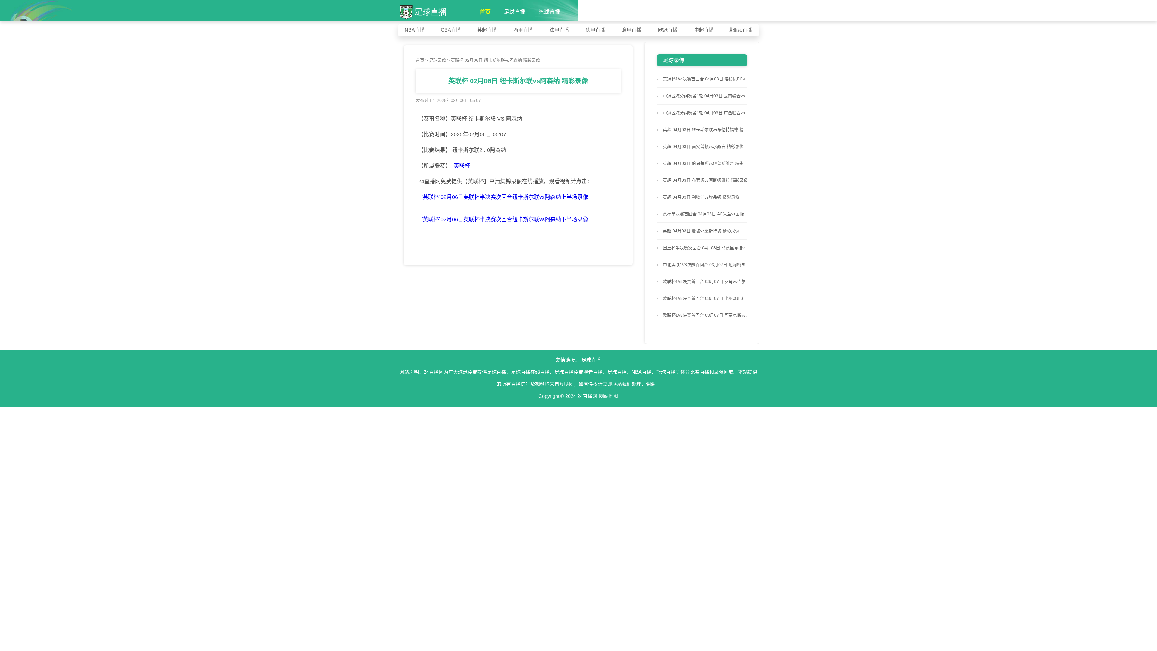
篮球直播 (549, 12)
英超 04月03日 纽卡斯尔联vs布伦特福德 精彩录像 (707, 129)
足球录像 (437, 60)
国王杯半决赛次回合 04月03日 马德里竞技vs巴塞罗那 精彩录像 (707, 247)
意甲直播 (631, 30)
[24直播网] (423, 10)
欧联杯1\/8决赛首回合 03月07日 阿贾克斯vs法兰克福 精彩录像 (707, 315)
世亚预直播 (740, 30)
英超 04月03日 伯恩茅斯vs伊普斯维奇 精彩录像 (707, 163)
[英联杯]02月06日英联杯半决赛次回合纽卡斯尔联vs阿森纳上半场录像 (504, 197)
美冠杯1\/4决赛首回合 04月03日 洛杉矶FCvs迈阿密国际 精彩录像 (707, 79)
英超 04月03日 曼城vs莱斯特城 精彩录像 (701, 230)
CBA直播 (451, 30)
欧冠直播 (667, 30)
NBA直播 (415, 30)
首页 (485, 12)
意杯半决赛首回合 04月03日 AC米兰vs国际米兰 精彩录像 (707, 214)
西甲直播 (523, 30)
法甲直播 (559, 30)
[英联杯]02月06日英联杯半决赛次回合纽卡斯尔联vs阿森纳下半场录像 (504, 219)
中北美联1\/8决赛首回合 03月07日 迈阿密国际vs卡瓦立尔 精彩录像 (707, 264)
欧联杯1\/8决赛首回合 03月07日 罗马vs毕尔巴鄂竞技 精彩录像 (707, 281)
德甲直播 (595, 30)
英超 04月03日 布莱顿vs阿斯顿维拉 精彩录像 (705, 180)
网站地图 (608, 396)
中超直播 (703, 30)
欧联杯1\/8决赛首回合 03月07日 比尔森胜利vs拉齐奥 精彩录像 (707, 298)
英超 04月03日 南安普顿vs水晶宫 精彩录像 (703, 146)
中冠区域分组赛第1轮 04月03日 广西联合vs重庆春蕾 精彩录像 (707, 112)
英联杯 (462, 166)
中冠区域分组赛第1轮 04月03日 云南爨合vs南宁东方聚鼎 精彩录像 (707, 95)
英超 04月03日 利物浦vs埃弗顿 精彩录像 (701, 197)
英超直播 (487, 30)
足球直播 (514, 12)
